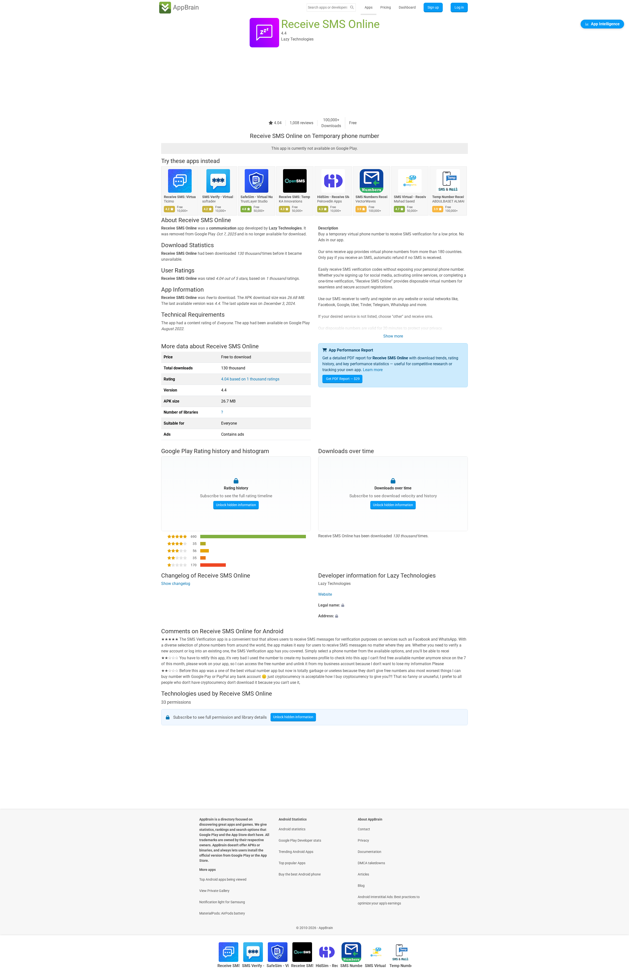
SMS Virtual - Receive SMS (410, 197)
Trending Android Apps (296, 852)
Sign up (433, 7)
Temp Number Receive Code (448, 197)
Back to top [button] (617, 925)
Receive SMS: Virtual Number (180, 197)
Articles (363, 874)
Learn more (373, 369)
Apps (368, 7)
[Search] (352, 7)
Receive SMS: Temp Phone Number (295, 197)
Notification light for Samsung (222, 902)
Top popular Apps (292, 863)
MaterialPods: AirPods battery (222, 913)
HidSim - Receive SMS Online (333, 197)
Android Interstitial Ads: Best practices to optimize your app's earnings (389, 900)
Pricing (385, 7)
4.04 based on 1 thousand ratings (250, 379)
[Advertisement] (308, 82)
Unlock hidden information (236, 505)
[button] (393, 605)
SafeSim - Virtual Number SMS (256, 197)
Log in (459, 7)
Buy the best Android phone (300, 874)
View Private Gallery (214, 891)
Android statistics (292, 829)
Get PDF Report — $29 (343, 379)
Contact (364, 829)
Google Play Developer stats (300, 840)
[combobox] (327, 7)
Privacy (363, 840)
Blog (361, 886)
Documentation (369, 852)
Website (325, 594)
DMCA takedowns (371, 863)
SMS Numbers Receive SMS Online (371, 197)
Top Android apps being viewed (222, 879)
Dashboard (407, 7)
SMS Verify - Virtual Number (218, 197)
